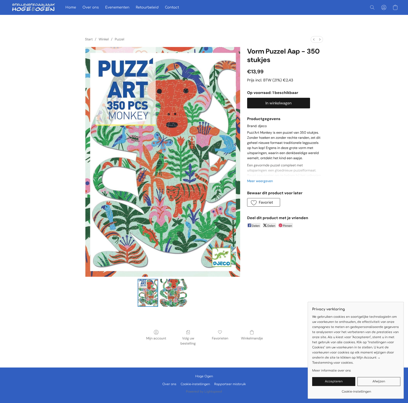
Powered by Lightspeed (204, 391)
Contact (172, 7)
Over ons (90, 7)
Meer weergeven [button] (260, 181)
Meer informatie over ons (331, 370)
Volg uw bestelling (188, 341)
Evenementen (117, 7)
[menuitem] (314, 39)
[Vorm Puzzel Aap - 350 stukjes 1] (173, 293)
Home (70, 7)
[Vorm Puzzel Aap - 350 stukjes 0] (148, 293)
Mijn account (156, 338)
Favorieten (220, 338)
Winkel (104, 39)
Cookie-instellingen (195, 384)
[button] (33, 7)
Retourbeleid (147, 7)
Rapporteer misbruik (230, 384)
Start (89, 39)
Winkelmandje (252, 338)
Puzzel (119, 39)
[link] (356, 390)
